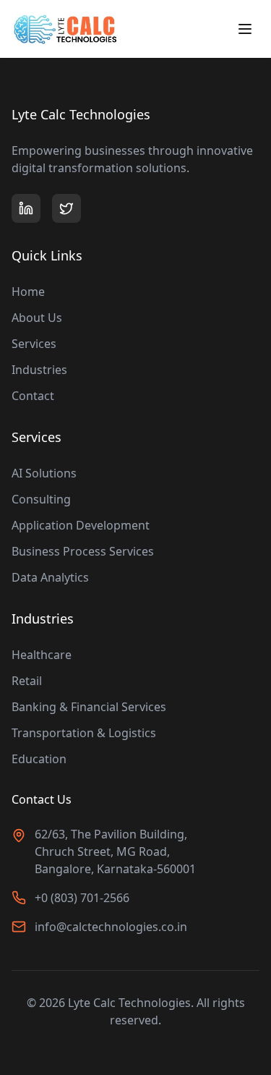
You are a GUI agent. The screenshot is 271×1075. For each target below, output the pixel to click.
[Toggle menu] (245, 28)
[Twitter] (66, 208)
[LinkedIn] (26, 208)
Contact (33, 396)
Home (28, 291)
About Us (37, 318)
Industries (39, 370)
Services (34, 344)
